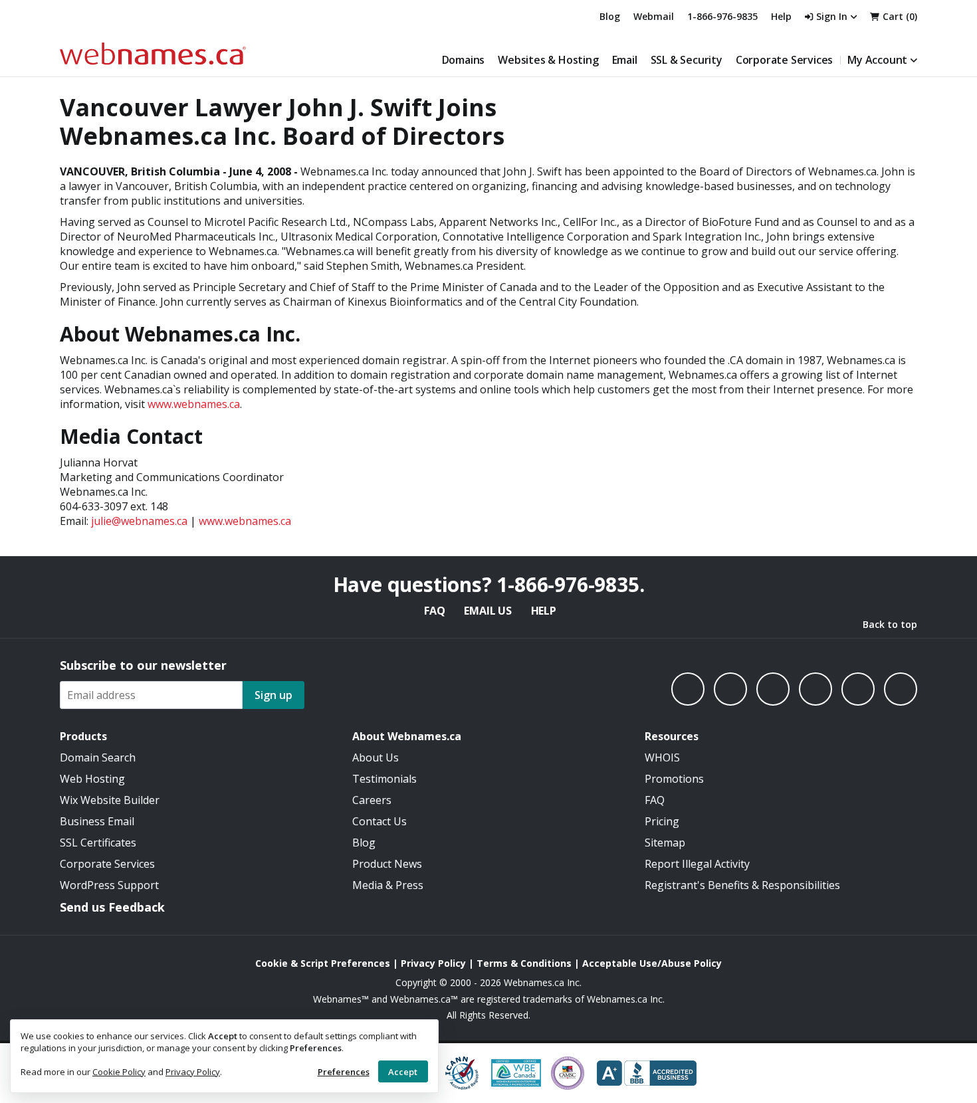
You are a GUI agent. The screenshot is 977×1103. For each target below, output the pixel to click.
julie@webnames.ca (139, 521)
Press (409, 885)
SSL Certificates (98, 842)
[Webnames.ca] (153, 53)
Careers (371, 800)
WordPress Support (109, 885)
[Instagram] (730, 689)
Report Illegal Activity (697, 863)
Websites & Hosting (548, 59)
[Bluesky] (815, 689)
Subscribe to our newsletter (143, 665)
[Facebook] (688, 689)
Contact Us (379, 821)
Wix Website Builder (110, 800)
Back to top (890, 624)
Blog (609, 16)
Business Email (97, 821)
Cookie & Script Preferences (322, 963)
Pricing (662, 821)
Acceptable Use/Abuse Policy (652, 963)
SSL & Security (686, 59)
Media (367, 885)
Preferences (344, 1072)
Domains (463, 59)
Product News (387, 863)
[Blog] (858, 689)
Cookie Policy (119, 1072)
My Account (877, 59)
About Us (375, 757)
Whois (662, 757)
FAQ (434, 610)
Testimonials (384, 778)
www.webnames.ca (194, 404)
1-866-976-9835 (722, 16)
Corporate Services (784, 59)
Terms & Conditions (524, 963)
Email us (487, 610)
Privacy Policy (192, 1072)
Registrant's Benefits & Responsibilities (742, 885)
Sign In (831, 16)
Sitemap (665, 842)
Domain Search (98, 757)
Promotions (674, 778)
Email (624, 59)
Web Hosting (92, 778)
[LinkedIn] (773, 689)
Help (543, 610)
